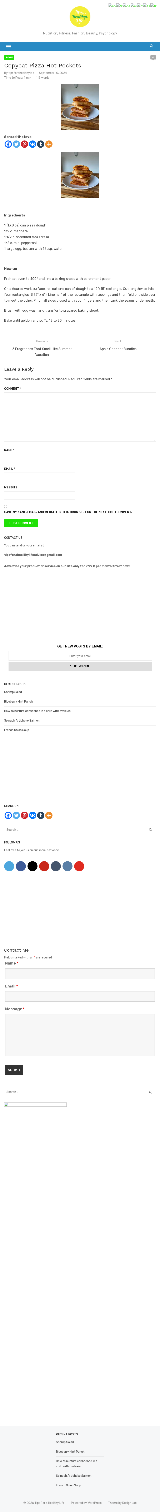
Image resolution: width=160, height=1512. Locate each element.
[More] (48, 144)
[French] (119, 6)
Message (15, 1009)
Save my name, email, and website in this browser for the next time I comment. (68, 512)
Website (11, 487)
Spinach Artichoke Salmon (22, 720)
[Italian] (140, 6)
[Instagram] (33, 866)
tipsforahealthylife (21, 73)
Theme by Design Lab (122, 1503)
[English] (112, 6)
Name (9, 450)
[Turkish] (153, 6)
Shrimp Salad (13, 692)
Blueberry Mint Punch (18, 701)
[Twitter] (16, 144)
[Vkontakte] (32, 144)
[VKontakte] (67, 866)
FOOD (9, 57)
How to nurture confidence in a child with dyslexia (37, 711)
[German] (127, 6)
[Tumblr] (40, 144)
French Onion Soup (16, 730)
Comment (12, 389)
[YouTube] (79, 866)
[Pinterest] (24, 144)
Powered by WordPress (86, 1503)
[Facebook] (8, 144)
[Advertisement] (80, 604)
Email (9, 469)
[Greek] (134, 6)
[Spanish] (146, 6)
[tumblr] (56, 866)
